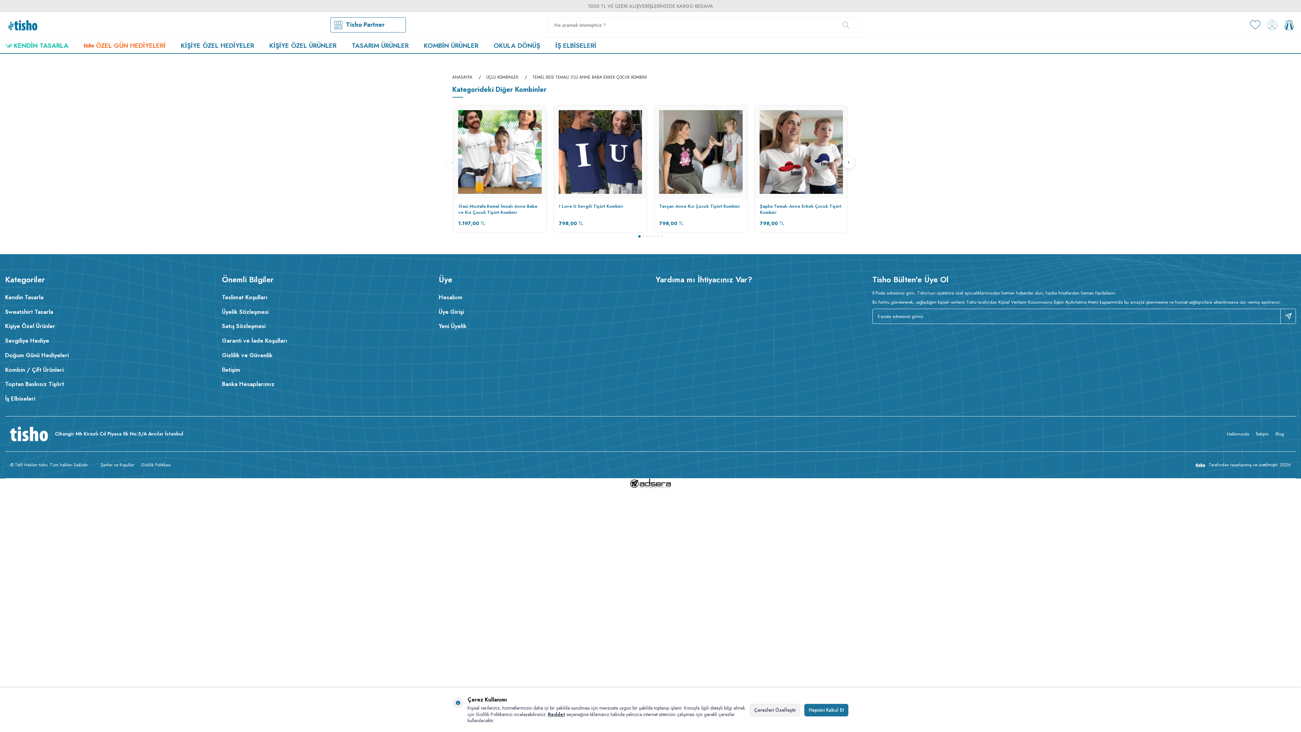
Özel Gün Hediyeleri (131, 45)
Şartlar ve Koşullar (117, 465)
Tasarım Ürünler (380, 45)
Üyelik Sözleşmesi (245, 312)
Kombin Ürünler (451, 45)
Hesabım (450, 297)
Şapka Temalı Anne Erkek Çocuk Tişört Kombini (800, 209)
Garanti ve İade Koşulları (254, 341)
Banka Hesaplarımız (248, 384)
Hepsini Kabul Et (826, 710)
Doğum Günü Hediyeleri (37, 355)
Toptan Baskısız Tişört (34, 384)
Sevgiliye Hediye (27, 341)
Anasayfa (462, 77)
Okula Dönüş (517, 45)
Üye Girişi (451, 312)
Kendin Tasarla (41, 45)
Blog (1280, 434)
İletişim (231, 370)
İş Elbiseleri (575, 45)
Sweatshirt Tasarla (29, 312)
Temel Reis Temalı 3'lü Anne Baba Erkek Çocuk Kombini (589, 77)
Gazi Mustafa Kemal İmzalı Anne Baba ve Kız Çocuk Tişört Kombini (497, 209)
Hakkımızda (1238, 434)
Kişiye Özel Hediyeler (217, 45)
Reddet (556, 714)
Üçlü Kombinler (502, 77)
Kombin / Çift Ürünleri (34, 370)
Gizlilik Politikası (156, 465)
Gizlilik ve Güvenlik (247, 355)
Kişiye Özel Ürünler (302, 45)
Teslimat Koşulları (245, 297)
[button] (639, 236)
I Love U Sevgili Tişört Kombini (591, 206)
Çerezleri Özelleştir (775, 710)
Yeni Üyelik (453, 326)
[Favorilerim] (1255, 25)
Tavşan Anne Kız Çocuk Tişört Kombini (699, 206)
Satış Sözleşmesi (244, 326)
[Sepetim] (1289, 25)
